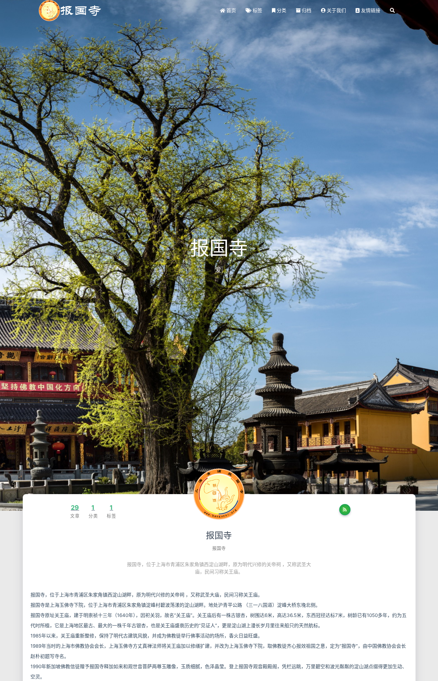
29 (75, 507)
